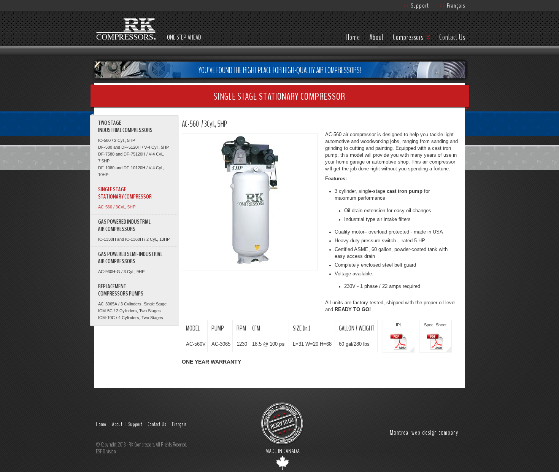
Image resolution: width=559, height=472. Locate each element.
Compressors (408, 37)
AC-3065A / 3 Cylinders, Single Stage (132, 304)
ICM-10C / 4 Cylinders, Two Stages (130, 317)
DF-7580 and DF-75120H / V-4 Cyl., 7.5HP (131, 157)
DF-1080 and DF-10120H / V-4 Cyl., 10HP (131, 171)
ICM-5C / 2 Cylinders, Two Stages (129, 310)
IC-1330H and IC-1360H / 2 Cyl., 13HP (134, 239)
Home (353, 37)
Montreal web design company (424, 432)
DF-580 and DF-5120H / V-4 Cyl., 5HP (133, 147)
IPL (399, 325)
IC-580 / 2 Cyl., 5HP (116, 140)
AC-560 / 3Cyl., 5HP (116, 207)
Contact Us (452, 37)
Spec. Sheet (435, 325)
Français (452, 5)
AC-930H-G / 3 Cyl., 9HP (121, 271)
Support (416, 5)
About (376, 37)
